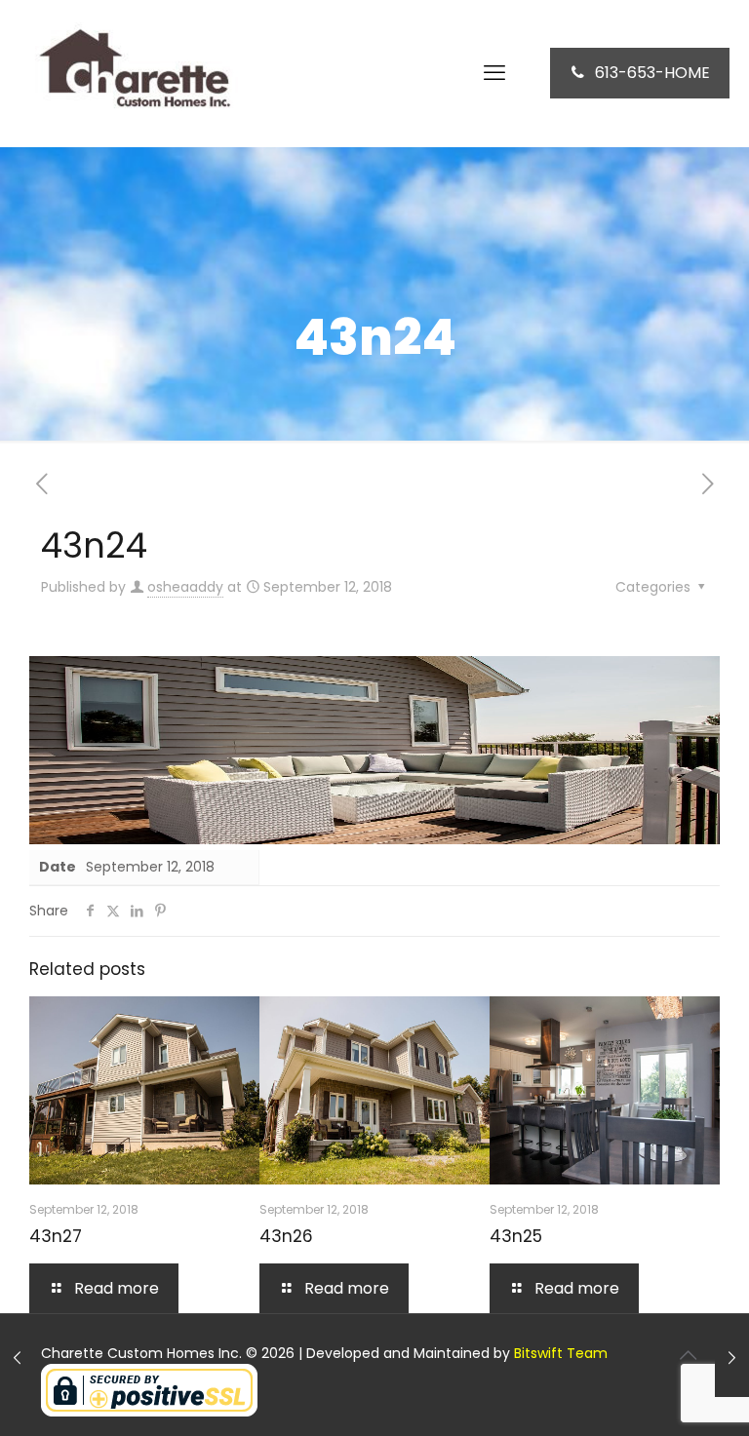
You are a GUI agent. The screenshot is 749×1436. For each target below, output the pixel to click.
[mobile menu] (494, 73)
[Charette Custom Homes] (132, 73)
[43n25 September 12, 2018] (732, 1358)
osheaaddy (185, 587)
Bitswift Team (561, 1353)
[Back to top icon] (687, 1355)
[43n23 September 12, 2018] (17, 1358)
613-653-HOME (652, 72)
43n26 (286, 1236)
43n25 (516, 1236)
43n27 (55, 1236)
